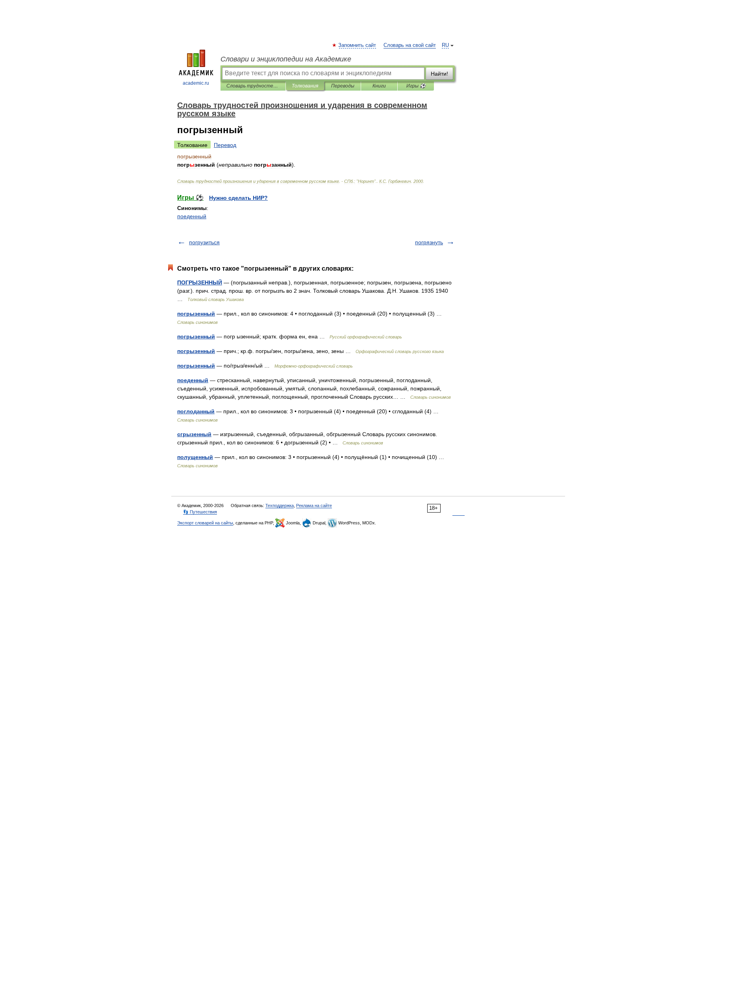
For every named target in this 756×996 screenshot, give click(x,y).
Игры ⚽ (416, 86)
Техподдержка (279, 505)
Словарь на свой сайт (410, 45)
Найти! (439, 74)
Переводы (342, 86)
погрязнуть (429, 242)
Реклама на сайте (314, 505)
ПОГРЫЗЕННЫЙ (199, 282)
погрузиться (204, 242)
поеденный (191, 216)
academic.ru (196, 83)
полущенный (195, 457)
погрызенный (196, 313)
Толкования (305, 86)
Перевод (225, 145)
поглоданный (196, 411)
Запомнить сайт (357, 45)
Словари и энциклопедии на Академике (285, 59)
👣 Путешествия (200, 511)
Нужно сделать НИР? (238, 198)
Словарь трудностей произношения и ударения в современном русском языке (253, 86)
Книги (379, 86)
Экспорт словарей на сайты (205, 522)
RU (445, 45)
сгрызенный (194, 434)
